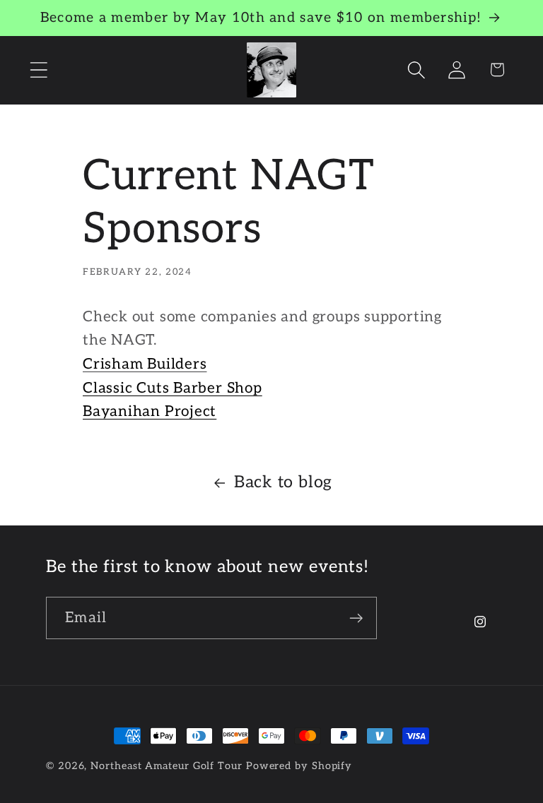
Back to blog (283, 482)
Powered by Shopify (299, 766)
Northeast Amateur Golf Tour (166, 766)
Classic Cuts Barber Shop (172, 388)
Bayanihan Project (149, 411)
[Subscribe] (356, 618)
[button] (38, 69)
